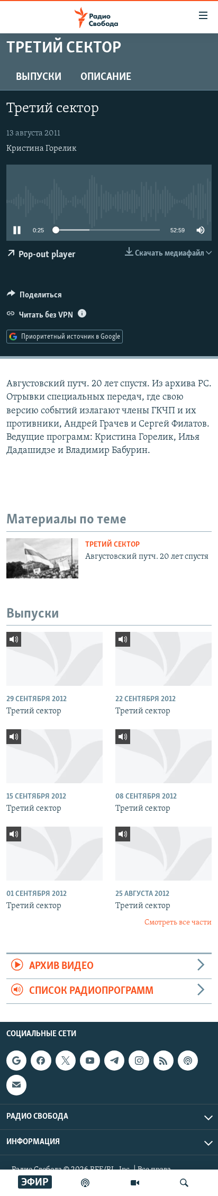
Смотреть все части (178, 923)
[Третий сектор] (54, 659)
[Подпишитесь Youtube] (90, 1061)
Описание (105, 77)
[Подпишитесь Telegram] (114, 1061)
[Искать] (184, 1183)
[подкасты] (85, 1183)
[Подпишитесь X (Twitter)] (66, 1061)
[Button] (34, 297)
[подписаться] (16, 1085)
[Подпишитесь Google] (16, 1061)
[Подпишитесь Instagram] (139, 1061)
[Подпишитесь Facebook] (41, 1061)
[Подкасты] (188, 1061)
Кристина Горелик (41, 148)
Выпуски (38, 77)
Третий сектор (112, 545)
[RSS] (163, 1061)
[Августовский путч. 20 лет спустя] (42, 558)
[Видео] (135, 1183)
